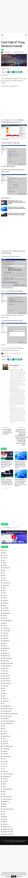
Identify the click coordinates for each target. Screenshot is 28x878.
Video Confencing (7, 796)
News (4, 696)
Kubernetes (5, 638)
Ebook (4, 605)
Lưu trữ (5, 645)
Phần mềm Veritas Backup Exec (10, 713)
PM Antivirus (6, 718)
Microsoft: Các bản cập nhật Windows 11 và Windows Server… (17, 207)
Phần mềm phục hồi (7, 708)
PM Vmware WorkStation (9, 721)
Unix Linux (5, 778)
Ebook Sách (5, 608)
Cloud (4, 593)
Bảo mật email (6, 567)
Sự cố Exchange (6, 756)
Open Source (6, 701)
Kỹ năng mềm (6, 640)
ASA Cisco (5, 555)
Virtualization (6, 801)
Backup (4, 562)
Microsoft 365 (6, 676)
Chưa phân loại (6, 582)
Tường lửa (5, 771)
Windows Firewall (17, 353)
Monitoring (5, 686)
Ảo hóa (3, 477)
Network (5, 693)
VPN (4, 811)
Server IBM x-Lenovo (8, 746)
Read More (19, 876)
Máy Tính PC (6, 668)
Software (5, 751)
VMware (5, 804)
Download (5, 600)
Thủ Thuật (5, 761)
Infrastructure (6, 628)
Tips (4, 768)
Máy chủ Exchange (7, 658)
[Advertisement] (14, 16)
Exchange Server (7, 613)
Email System (6, 610)
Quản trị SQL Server (7, 723)
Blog (3, 49)
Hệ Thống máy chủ (7, 620)
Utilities (5, 784)
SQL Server (5, 753)
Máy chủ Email (6, 655)
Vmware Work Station (8, 809)
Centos (4, 580)
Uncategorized (6, 776)
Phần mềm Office (7, 706)
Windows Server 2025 (8, 834)
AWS (4, 560)
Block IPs (6, 353)
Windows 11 (6, 824)
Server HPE (5, 743)
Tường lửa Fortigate (8, 774)
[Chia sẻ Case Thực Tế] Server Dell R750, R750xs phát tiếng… (16, 214)
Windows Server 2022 (8, 829)
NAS (4, 688)
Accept (13, 876)
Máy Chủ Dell (6, 653)
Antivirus (5, 550)
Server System (6, 748)
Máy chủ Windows (7, 665)
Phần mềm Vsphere (7, 716)
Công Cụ (5, 598)
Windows (5, 819)
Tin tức (5, 766)
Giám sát (5, 618)
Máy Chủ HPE (6, 660)
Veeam (4, 786)
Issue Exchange (6, 630)
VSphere (5, 816)
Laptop (4, 643)
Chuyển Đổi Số (6, 585)
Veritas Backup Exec (7, 789)
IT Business (5, 633)
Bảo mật (3, 459)
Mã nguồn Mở (6, 648)
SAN (4, 726)
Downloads (5, 603)
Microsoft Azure (7, 680)
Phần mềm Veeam (7, 711)
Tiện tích (5, 763)
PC (3, 703)
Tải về (4, 758)
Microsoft (5, 670)
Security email (6, 736)
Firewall (10, 353)
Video (4, 791)
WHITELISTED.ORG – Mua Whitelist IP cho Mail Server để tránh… (16, 202)
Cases (4, 575)
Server (4, 738)
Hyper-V (5, 623)
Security (5, 733)
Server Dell (5, 741)
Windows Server (7, 826)
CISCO (4, 588)
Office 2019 (5, 698)
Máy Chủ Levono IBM (8, 663)
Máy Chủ (5, 650)
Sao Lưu (5, 731)
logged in (8, 527)
